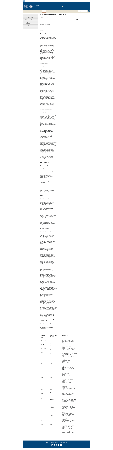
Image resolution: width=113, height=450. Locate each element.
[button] (62, 7)
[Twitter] (54, 445)
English (65, 2)
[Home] (29, 6)
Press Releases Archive (29, 15)
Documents (38, 11)
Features (54, 11)
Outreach (49, 11)
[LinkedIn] (61, 445)
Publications (27, 27)
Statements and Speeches (30, 19)
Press (44, 11)
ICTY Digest (27, 25)
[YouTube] (56, 445)
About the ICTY (27, 11)
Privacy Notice (64, 442)
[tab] (30, 15)
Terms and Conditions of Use (56, 442)
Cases (33, 11)
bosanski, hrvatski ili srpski (76, 2)
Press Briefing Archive (29, 17)
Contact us (47, 442)
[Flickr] (58, 445)
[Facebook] (52, 445)
